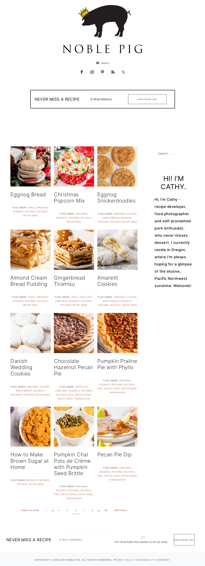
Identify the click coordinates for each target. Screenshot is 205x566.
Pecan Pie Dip (114, 454)
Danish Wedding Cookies (21, 367)
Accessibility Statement (153, 560)
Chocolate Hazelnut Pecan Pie (73, 367)
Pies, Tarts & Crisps (79, 394)
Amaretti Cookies (107, 281)
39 (106, 510)
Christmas (42, 207)
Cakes (31, 207)
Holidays (42, 211)
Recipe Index (30, 215)
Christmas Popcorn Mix (69, 197)
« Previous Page (29, 510)
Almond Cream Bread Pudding (28, 281)
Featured (30, 211)
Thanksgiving (82, 398)
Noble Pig (102, 29)
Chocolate (85, 297)
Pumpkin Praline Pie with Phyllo (117, 364)
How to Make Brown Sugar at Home (29, 460)
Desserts (18, 211)
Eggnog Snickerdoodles (116, 197)
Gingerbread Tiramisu (69, 281)
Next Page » (121, 510)
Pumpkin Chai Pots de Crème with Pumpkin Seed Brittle (72, 463)
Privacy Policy (124, 560)
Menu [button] (105, 63)
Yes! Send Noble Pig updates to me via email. (141, 542)
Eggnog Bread (28, 194)
